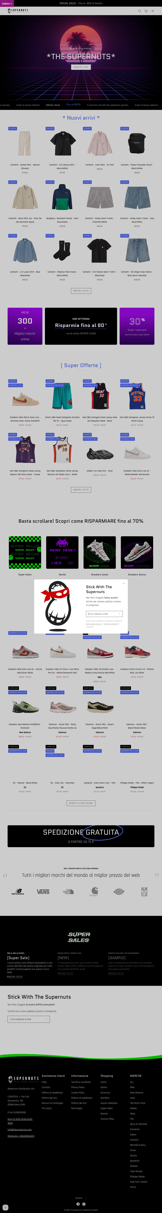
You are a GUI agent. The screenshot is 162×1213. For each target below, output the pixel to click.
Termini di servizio (110, 624)
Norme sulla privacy (93, 624)
